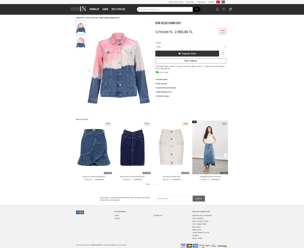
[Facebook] (78, 212)
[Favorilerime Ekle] (223, 54)
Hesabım (211, 2)
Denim (117, 218)
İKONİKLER (94, 9)
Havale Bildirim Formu (200, 232)
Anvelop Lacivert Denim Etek (94, 177)
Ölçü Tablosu (190, 61)
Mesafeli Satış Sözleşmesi (202, 215)
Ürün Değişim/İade (199, 224)
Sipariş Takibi (197, 238)
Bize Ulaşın (190, 2)
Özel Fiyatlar (118, 9)
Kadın (105, 9)
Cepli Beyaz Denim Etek (171, 177)
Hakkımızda (201, 2)
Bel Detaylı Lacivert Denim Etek (132, 177)
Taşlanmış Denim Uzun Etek (210, 177)
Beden (158, 42)
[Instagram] (82, 212)
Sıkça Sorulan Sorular (176, 2)
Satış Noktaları (197, 218)
